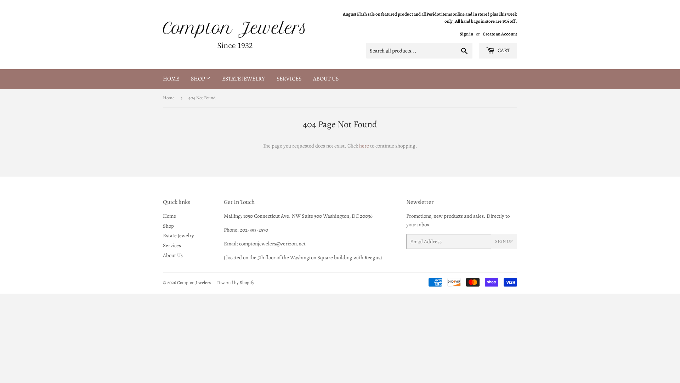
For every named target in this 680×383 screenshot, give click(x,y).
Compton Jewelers (194, 282)
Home (171, 79)
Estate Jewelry (243, 79)
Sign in (466, 34)
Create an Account (500, 34)
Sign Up (503, 241)
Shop (198, 79)
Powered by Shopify (235, 282)
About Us (326, 79)
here (364, 145)
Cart (503, 50)
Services (289, 79)
